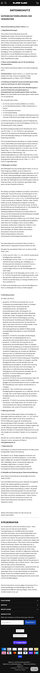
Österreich (19, 635)
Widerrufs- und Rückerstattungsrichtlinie (19, 662)
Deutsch (19, 631)
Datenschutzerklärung (29, 664)
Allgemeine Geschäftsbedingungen (12, 664)
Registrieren (30, 622)
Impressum (20, 666)
